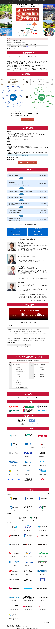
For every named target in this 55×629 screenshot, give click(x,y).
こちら (27, 46)
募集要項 (31, 1)
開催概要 (23, 1)
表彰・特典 (40, 1)
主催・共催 (47, 1)
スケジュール (36, 1)
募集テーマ (27, 1)
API (43, 1)
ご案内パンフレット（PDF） (13, 157)
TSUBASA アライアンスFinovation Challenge (11, 2)
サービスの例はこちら (28, 119)
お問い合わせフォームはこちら (28, 163)
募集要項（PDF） (11, 159)
